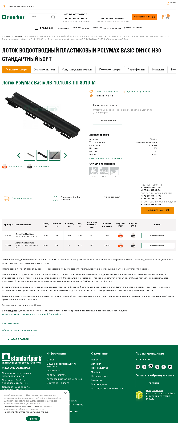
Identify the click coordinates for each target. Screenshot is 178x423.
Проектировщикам (112, 28)
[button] (18, 155)
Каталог (19, 36)
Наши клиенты (99, 376)
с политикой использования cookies (21, 406)
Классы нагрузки (10, 323)
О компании (63, 28)
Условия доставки (22, 198)
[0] (161, 17)
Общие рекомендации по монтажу (19, 330)
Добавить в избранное (107, 92)
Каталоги (97, 28)
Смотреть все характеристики (105, 158)
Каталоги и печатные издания (64, 379)
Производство (99, 368)
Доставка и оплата (58, 383)
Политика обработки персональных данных (15, 381)
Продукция (46, 28)
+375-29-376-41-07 (76, 14)
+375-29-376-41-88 (112, 19)
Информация (56, 353)
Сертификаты (54, 371)
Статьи (51, 360)
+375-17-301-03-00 (151, 188)
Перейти (154, 383)
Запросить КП (107, 121)
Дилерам (128, 28)
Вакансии (96, 380)
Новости (96, 360)
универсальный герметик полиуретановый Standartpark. (32, 314)
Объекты (76, 28)
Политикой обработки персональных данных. (26, 412)
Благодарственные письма (107, 389)
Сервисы (86, 28)
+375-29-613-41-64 (150, 190)
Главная (6, 36)
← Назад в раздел (18, 339)
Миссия (95, 372)
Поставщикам (99, 384)
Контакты (138, 28)
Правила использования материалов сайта (16, 374)
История (96, 364)
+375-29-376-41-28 (75, 19)
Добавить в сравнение (138, 92)
